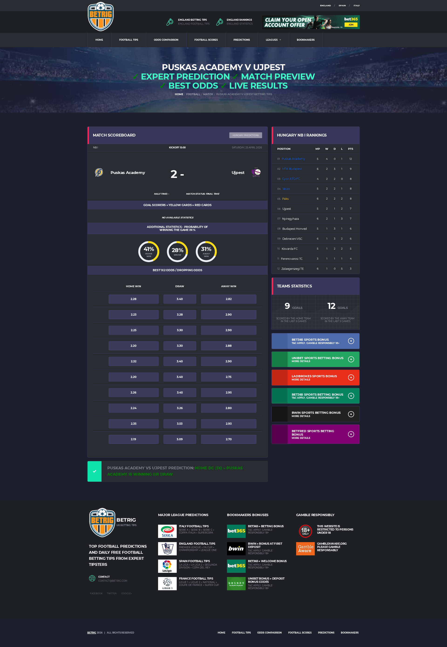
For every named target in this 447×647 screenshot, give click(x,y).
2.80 (229, 408)
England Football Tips (197, 543)
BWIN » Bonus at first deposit (265, 545)
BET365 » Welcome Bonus (267, 561)
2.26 (133, 392)
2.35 (133, 423)
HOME (99, 39)
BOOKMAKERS (306, 39)
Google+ (126, 593)
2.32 (133, 361)
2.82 (229, 299)
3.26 (180, 408)
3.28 (180, 314)
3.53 (180, 423)
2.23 (133, 314)
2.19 (133, 439)
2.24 (133, 408)
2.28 (133, 299)
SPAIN (342, 5)
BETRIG (91, 632)
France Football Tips (196, 578)
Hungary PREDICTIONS (246, 135)
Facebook (96, 593)
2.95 (229, 392)
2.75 (228, 377)
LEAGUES (272, 39)
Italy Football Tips (194, 526)
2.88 (229, 345)
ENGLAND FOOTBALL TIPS (194, 24)
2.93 (229, 423)
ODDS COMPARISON (166, 39)
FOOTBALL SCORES (206, 39)
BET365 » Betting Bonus (266, 526)
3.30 (180, 330)
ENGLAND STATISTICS (240, 24)
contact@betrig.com (112, 581)
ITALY (357, 5)
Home (221, 632)
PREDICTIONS (242, 39)
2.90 (229, 314)
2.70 (229, 439)
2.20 (133, 345)
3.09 (180, 439)
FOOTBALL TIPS (128, 39)
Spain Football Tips (194, 561)
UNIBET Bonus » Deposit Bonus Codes (266, 580)
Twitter (112, 593)
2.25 (133, 330)
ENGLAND (325, 5)
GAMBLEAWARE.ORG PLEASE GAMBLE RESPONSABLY (332, 547)
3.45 (180, 392)
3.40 (180, 299)
